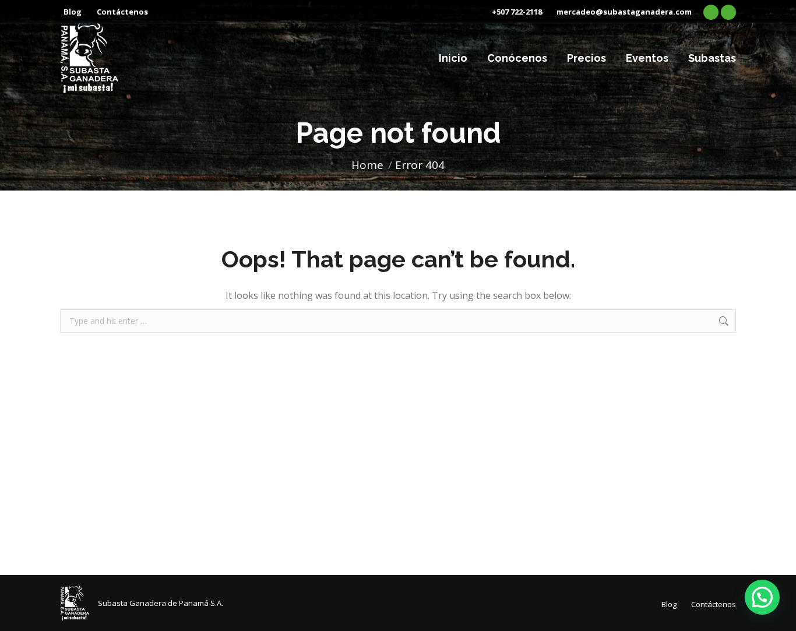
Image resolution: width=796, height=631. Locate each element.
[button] (762, 597)
